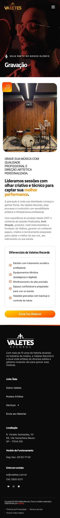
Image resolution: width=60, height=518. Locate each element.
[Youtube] (8, 486)
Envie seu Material (16, 413)
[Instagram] (13, 486)
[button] (53, 7)
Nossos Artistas (14, 396)
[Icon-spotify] (19, 486)
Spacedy (21, 503)
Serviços (11, 405)
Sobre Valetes (13, 387)
